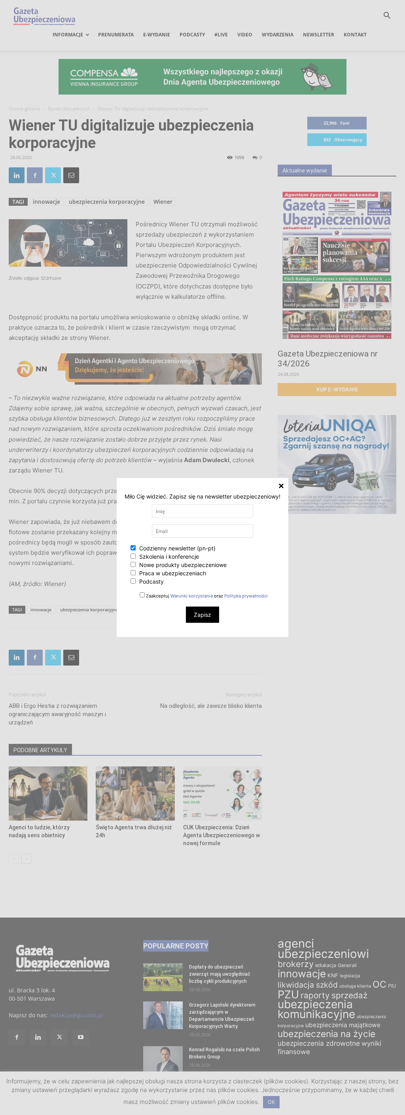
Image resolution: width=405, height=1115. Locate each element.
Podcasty (151, 581)
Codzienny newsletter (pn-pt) (177, 548)
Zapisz (202, 614)
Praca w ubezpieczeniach (172, 573)
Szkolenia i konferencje (168, 556)
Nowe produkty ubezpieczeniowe (182, 564)
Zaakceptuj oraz (206, 596)
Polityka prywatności (246, 596)
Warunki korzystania (191, 596)
